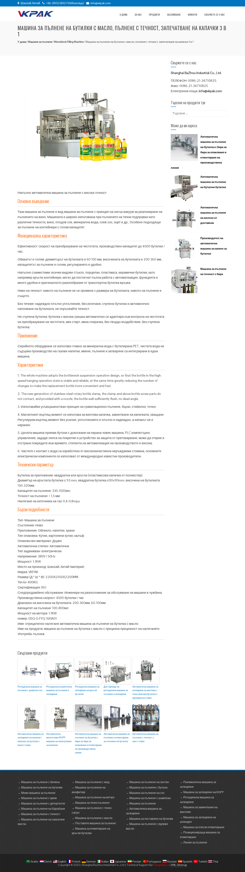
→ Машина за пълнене (141, 803)
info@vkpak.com (101, 3)
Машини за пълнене (40, 41)
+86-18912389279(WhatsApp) (65, 3)
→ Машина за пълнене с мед (90, 782)
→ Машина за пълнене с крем (37, 798)
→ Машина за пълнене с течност (39, 814)
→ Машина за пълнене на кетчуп (93, 797)
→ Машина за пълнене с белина (39, 782)
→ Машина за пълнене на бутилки (40, 787)
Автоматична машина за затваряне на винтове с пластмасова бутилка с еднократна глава (145, 692)
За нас (138, 14)
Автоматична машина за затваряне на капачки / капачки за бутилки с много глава (31, 739)
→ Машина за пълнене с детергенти (41, 803)
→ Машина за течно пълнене (91, 803)
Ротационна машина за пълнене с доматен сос (30, 688)
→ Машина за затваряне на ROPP (202, 792)
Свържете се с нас (214, 14)
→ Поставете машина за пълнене (94, 823)
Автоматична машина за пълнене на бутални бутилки (213, 182)
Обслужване (174, 14)
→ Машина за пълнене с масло (92, 818)
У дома (123, 14)
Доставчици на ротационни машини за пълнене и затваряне (116, 690)
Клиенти (192, 14)
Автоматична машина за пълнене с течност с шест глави (145, 737)
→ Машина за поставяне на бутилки (149, 819)
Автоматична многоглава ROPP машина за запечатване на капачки (59, 739)
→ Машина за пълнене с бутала (147, 787)
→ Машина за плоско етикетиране (202, 827)
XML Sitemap (179, 865)
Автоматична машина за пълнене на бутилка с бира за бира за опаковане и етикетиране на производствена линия (88, 743)
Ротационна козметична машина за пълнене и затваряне (59, 690)
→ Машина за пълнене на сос (145, 793)
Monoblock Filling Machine (69, 41)
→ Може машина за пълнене (36, 793)
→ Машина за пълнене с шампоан (148, 798)
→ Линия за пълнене (193, 842)
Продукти (154, 14)
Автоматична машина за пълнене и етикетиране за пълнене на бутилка (117, 737)
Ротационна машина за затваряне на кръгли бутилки (87, 690)
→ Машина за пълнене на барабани (41, 809)
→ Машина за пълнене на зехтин (147, 782)
